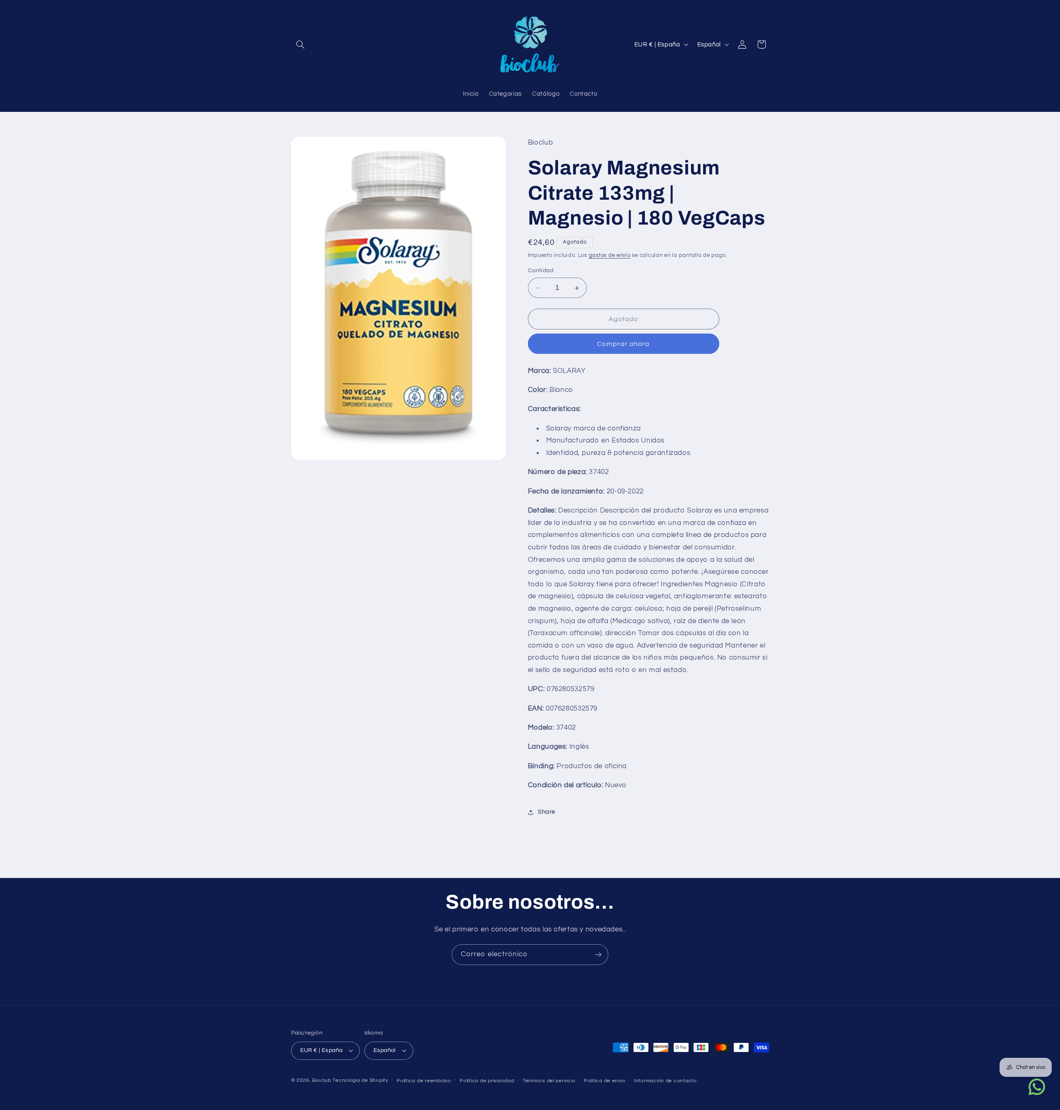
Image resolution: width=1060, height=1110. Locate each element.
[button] (300, 44)
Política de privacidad (487, 1081)
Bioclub (321, 1080)
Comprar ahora (623, 344)
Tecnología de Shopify (360, 1080)
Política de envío (605, 1081)
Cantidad (540, 271)
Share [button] (546, 812)
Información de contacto (665, 1081)
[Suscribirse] (598, 954)
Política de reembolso (424, 1081)
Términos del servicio (549, 1081)
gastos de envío (610, 255)
